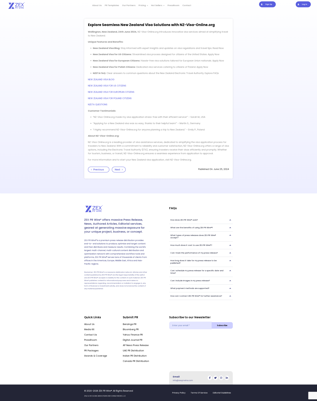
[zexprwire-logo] (16, 2)
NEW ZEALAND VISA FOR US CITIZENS (107, 85)
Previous (98, 169)
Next (117, 169)
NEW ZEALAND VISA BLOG (101, 79)
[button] (201, 220)
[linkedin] (227, 378)
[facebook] (210, 378)
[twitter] (215, 378)
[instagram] (221, 378)
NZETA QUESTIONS (97, 104)
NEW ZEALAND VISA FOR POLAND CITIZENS (110, 98)
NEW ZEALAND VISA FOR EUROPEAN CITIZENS (111, 92)
